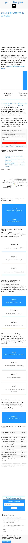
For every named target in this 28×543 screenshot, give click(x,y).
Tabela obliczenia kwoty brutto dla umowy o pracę (13, 530)
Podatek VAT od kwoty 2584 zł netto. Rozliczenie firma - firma (12, 521)
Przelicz (14, 508)
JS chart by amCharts (5, 169)
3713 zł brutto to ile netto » (20, 104)
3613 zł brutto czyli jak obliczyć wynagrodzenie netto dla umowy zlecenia (14, 526)
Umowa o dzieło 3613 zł (10, 146)
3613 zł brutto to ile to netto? (12, 14)
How (14, 2)
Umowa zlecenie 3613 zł (20, 146)
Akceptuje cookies (6, 541)
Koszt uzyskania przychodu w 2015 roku (12, 518)
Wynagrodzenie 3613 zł (14, 145)
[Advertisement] (14, 32)
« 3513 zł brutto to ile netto (7, 104)
